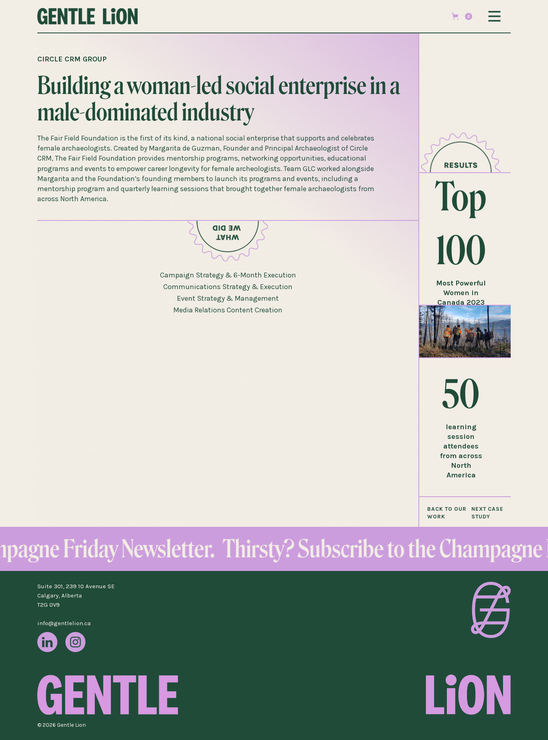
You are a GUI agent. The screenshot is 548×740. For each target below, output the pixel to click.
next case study (487, 513)
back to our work (447, 513)
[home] (97, 16)
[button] (462, 16)
